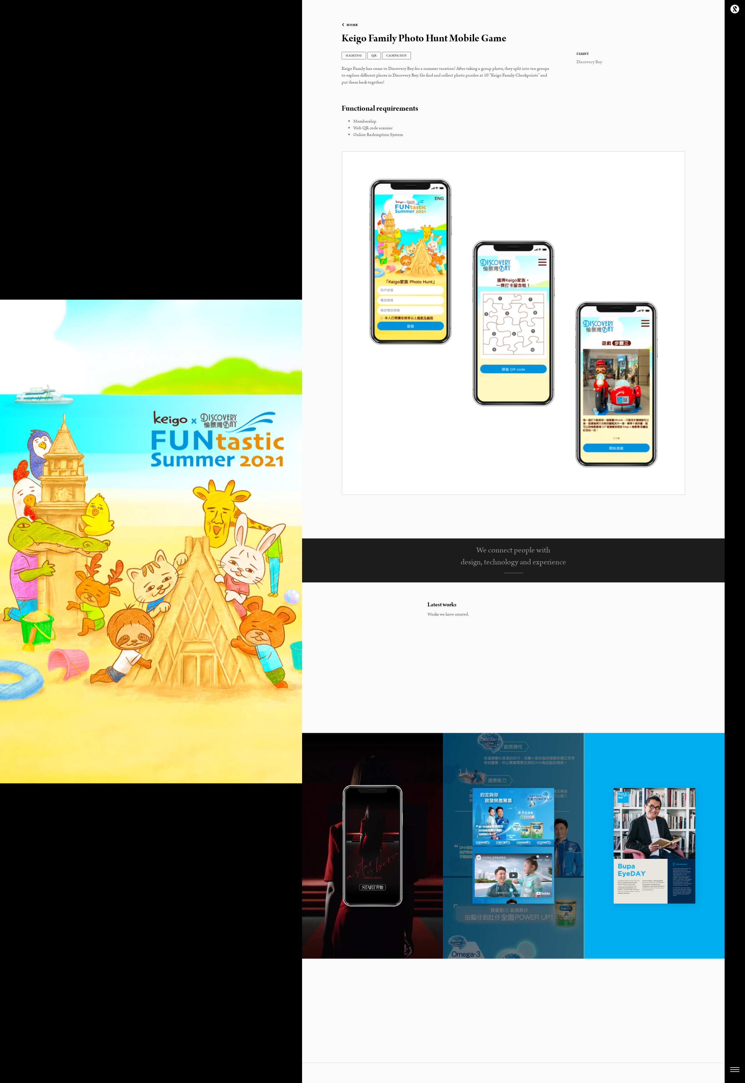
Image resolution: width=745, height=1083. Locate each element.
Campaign (396, 55)
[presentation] (313, 846)
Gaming (354, 55)
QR (374, 55)
